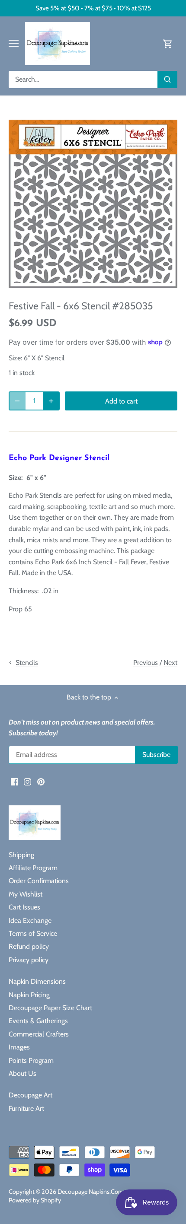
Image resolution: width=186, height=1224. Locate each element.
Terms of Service (33, 933)
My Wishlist (25, 894)
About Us (22, 1073)
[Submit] (167, 79)
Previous (145, 662)
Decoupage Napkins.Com (91, 1191)
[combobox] (83, 79)
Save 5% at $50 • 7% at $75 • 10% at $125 (93, 8)
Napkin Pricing (29, 995)
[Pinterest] (41, 781)
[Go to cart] (168, 43)
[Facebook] (14, 781)
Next (170, 662)
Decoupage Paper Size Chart (50, 1008)
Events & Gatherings (38, 1021)
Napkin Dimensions (37, 981)
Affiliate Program (33, 868)
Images (19, 1047)
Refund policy (29, 946)
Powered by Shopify (35, 1200)
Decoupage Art (30, 1095)
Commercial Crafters (39, 1034)
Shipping (21, 855)
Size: (15, 358)
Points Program (31, 1060)
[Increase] (51, 401)
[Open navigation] (14, 43)
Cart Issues (24, 907)
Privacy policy (28, 960)
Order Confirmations (39, 881)
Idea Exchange (30, 920)
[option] (93, 204)
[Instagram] (27, 781)
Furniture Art (26, 1108)
